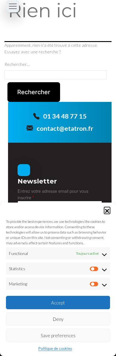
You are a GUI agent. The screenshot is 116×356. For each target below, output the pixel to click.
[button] (107, 210)
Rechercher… (17, 64)
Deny (58, 319)
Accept (58, 302)
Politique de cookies (55, 348)
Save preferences (58, 335)
